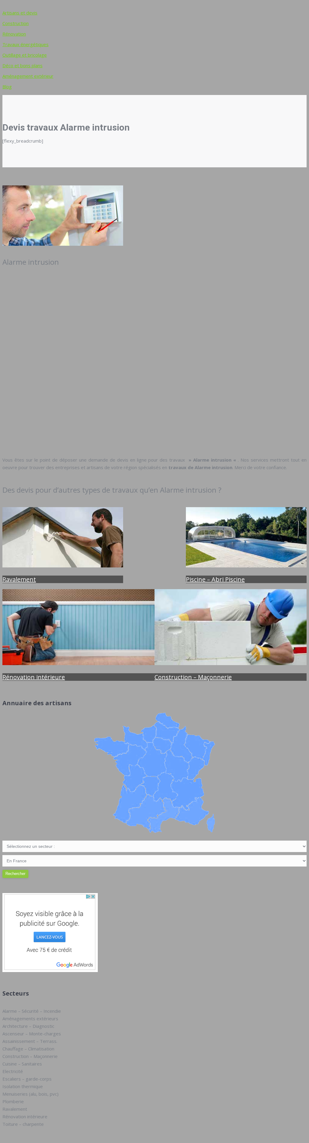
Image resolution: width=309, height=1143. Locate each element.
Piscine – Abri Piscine (215, 579)
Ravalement (19, 579)
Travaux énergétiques (25, 44)
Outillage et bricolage (24, 55)
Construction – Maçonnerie (193, 677)
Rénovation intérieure (33, 677)
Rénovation (14, 34)
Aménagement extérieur (27, 76)
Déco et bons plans (22, 65)
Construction (15, 23)
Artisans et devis (19, 13)
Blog (7, 87)
